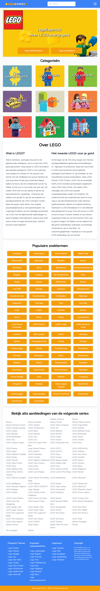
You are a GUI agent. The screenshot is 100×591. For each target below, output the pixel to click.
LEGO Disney (11, 448)
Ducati (39, 281)
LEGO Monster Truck (83, 326)
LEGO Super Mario (36, 510)
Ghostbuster (83, 289)
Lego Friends (13, 551)
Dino (83, 274)
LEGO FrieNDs (78, 457)
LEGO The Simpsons (14, 518)
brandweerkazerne (83, 267)
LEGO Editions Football (16, 454)
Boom (83, 260)
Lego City (12, 556)
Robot (39, 362)
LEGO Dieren (39, 324)
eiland (83, 281)
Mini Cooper (39, 334)
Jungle (39, 310)
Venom (31, 530)
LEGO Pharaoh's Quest (82, 489)
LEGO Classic (55, 439)
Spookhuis (17, 369)
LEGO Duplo (11, 451)
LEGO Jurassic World (59, 469)
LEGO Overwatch (57, 489)
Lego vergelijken (67, 50)
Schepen (83, 362)
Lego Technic (13, 548)
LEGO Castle (55, 436)
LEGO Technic (56, 510)
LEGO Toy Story (57, 518)
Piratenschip (17, 348)
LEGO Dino (77, 442)
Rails (61, 355)
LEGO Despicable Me (59, 442)
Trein (39, 376)
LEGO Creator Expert (15, 442)
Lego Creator (13, 562)
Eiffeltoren (61, 281)
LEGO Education (35, 454)
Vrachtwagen (17, 394)
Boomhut (17, 267)
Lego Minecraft (14, 574)
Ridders (17, 362)
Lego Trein (34, 559)
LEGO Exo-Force (79, 454)
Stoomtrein (39, 369)
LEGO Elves (55, 454)
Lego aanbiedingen (33, 50)
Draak (17, 281)
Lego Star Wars (14, 559)
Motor (61, 334)
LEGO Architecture (36, 428)
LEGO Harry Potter (14, 463)
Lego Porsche (36, 556)
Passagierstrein (39, 341)
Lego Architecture (15, 568)
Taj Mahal (83, 369)
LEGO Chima (77, 436)
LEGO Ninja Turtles (58, 486)
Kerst (17, 317)
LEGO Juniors (33, 469)
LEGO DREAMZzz (80, 448)
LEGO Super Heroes (14, 510)
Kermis (83, 310)
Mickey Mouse (12, 524)
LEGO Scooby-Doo (80, 498)
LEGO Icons (55, 466)
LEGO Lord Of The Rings (60, 472)
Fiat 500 (17, 289)
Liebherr (17, 334)
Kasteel (61, 310)
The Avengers (12, 530)
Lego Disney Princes (36, 448)
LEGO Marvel (78, 472)
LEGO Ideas (77, 466)
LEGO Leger (61, 324)
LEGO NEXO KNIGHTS (38, 486)
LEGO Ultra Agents (14, 521)
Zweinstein (17, 401)
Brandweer (61, 267)
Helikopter (61, 296)
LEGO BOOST (56, 433)
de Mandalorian (61, 274)
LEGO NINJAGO (79, 486)
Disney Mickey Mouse (81, 422)
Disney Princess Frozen (16, 425)
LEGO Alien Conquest (59, 425)
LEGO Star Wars (79, 507)
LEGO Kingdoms (79, 469)
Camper (39, 274)
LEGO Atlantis (78, 428)
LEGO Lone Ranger (36, 472)
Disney (75, 419)
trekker (61, 376)
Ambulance (39, 253)
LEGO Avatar (11, 431)
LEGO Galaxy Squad (58, 460)
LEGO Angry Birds (80, 425)
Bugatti (16, 274)
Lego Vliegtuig (36, 568)
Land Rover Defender (17, 326)
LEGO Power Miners (81, 492)
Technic (75, 524)
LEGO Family (11, 457)
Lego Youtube (58, 548)
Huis (61, 303)
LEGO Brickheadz (13, 436)
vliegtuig (83, 376)
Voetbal (39, 384)
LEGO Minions (34, 483)
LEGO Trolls (77, 518)
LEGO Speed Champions (82, 501)
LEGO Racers (55, 498)
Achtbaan (16, 253)
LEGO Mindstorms (58, 477)
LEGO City (10, 439)
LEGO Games (78, 460)
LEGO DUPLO (56, 451)
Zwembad (39, 401)
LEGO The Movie (57, 513)
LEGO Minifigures (13, 483)
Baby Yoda (83, 253)
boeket (61, 260)
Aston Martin (61, 253)
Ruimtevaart (61, 362)
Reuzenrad (83, 355)
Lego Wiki (56, 551)
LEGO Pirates (12, 492)
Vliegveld (17, 384)
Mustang (83, 334)
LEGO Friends (56, 457)
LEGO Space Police (36, 501)
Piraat (61, 341)
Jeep (17, 310)
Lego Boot (34, 574)
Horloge (39, 303)
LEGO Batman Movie (81, 431)
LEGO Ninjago (12, 489)
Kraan (61, 317)
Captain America (57, 419)
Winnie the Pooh (61, 394)
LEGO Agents (34, 425)
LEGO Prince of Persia (37, 498)
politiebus (83, 348)
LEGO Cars (32, 436)
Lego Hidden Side (15, 571)
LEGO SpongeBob (58, 507)
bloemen (39, 260)
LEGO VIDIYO (34, 521)
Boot (39, 267)
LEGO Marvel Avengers (16, 477)
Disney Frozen (56, 422)
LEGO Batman (56, 431)
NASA (17, 341)
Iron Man (83, 303)
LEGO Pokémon (57, 492)
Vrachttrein (83, 384)
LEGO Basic (33, 431)
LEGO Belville (12, 433)
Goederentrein (17, 296)
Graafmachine (39, 296)
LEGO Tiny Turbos (35, 518)
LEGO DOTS (55, 448)
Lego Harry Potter (15, 565)
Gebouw (61, 289)
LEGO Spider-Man (13, 507)
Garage (39, 289)
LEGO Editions (78, 451)
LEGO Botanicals (79, 433)
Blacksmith (17, 260)
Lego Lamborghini (37, 551)
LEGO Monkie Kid (79, 483)
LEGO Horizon (78, 463)
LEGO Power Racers (15, 498)
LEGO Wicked (56, 521)
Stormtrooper (61, 369)
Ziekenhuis (83, 394)
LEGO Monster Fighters (16, 486)
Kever (39, 317)
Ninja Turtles (33, 524)
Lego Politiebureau (38, 562)
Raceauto (39, 355)
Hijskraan (83, 296)
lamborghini (83, 317)
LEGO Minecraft (79, 477)
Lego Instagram (58, 554)
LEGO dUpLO (34, 451)
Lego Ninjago (33, 489)
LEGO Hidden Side (58, 463)
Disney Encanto (34, 422)
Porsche (17, 355)
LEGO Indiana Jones (14, 469)
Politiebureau (61, 348)
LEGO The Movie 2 (80, 513)
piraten (83, 341)
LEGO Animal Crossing (15, 428)
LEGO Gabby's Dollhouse (39, 460)
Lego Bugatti (35, 554)
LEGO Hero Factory (36, 463)
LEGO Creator (78, 439)
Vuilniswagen (39, 394)
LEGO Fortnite (34, 457)
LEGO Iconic (11, 466)
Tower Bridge (17, 376)
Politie (39, 348)
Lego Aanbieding (59, 556)
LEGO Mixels (55, 483)
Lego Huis (34, 565)
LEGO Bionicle (34, 433)
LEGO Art (54, 428)
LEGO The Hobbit (79, 510)
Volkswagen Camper (61, 385)
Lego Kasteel (35, 571)
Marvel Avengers (79, 521)
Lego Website (58, 559)
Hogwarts (17, 303)
